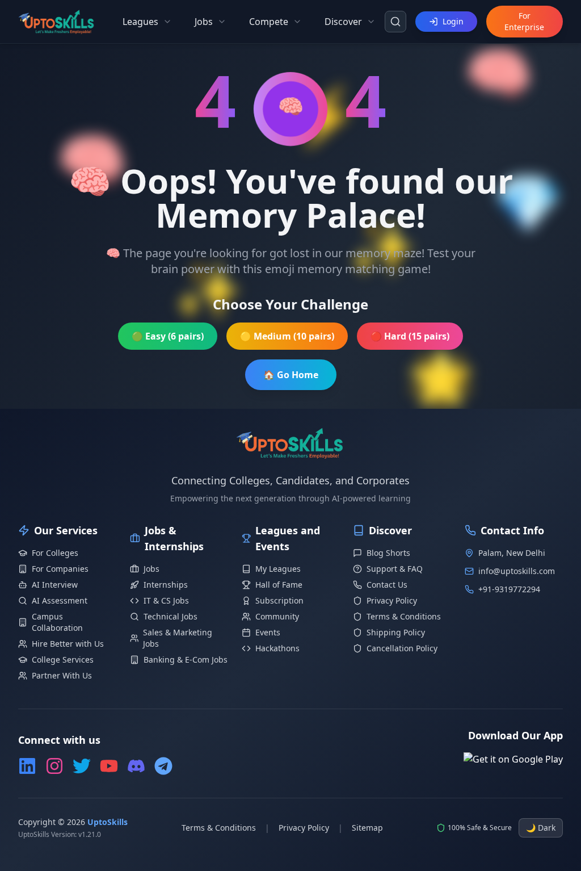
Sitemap (367, 827)
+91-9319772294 (509, 589)
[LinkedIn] (27, 766)
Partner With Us (62, 675)
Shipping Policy (396, 632)
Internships (166, 584)
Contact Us (387, 584)
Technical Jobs (170, 616)
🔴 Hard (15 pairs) (410, 336)
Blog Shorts (388, 552)
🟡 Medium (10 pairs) (287, 336)
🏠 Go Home (290, 374)
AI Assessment (59, 600)
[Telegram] (163, 766)
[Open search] (395, 21)
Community (277, 616)
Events (267, 632)
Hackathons (277, 648)
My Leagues (278, 568)
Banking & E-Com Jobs (186, 659)
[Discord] (136, 766)
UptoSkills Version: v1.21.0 (59, 834)
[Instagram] (54, 766)
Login (453, 21)
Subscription (279, 600)
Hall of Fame (278, 584)
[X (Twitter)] (82, 766)
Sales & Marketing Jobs (177, 638)
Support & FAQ (395, 568)
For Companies (60, 568)
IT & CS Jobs (166, 600)
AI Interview (55, 584)
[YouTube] (109, 766)
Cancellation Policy (402, 648)
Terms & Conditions (404, 616)
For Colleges (55, 552)
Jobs (151, 568)
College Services (63, 659)
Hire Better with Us (68, 643)
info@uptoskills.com (516, 571)
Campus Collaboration (57, 622)
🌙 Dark (540, 827)
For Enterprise (524, 21)
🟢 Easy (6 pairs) (168, 336)
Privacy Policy (392, 600)
